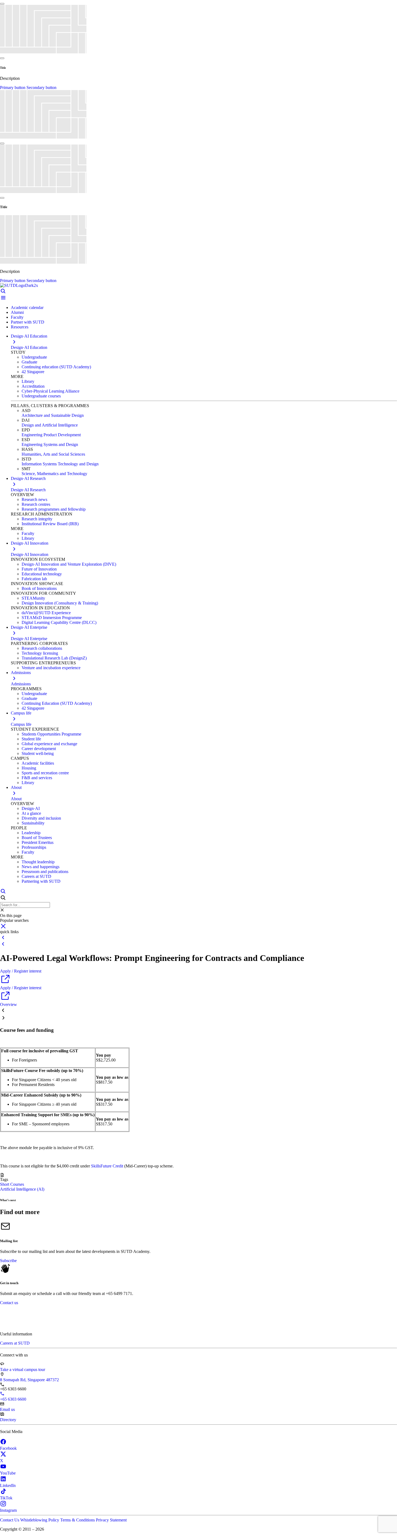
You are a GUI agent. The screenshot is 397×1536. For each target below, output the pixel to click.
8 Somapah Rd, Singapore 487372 (29, 1379)
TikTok (6, 1498)
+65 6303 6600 (13, 1399)
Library (28, 381)
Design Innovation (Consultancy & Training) (60, 603)
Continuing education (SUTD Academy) (56, 367)
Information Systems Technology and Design (60, 464)
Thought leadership (38, 862)
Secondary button (41, 87)
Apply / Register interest (20, 971)
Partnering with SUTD (41, 881)
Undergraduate (34, 357)
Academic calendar (27, 307)
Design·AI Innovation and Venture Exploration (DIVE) (69, 564)
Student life (31, 739)
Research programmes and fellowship (54, 509)
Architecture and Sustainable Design (53, 415)
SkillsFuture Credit (107, 1166)
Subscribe (8, 1260)
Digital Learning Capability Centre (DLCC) (59, 622)
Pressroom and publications (45, 871)
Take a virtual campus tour (22, 1369)
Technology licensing (40, 653)
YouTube (8, 1473)
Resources (19, 327)
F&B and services (37, 777)
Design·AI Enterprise (29, 638)
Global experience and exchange (49, 743)
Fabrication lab (34, 578)
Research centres (36, 504)
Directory (8, 1419)
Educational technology (42, 574)
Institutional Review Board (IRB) (50, 523)
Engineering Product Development (51, 434)
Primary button (13, 87)
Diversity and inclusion (41, 818)
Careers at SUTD (36, 876)
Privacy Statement (111, 1520)
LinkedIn (8, 1485)
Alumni (17, 312)
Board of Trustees (37, 837)
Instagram (8, 1510)
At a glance (31, 813)
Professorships (34, 847)
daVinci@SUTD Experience (46, 612)
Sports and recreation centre (45, 773)
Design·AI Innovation (29, 554)
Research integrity (37, 519)
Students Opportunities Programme (51, 734)
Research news (34, 499)
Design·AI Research (28, 489)
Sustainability (33, 823)
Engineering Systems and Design (50, 444)
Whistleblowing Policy (40, 1520)
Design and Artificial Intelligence (50, 425)
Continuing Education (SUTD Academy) (57, 703)
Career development (39, 748)
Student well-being (38, 753)
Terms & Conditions (78, 1520)
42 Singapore (33, 371)
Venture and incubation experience (51, 667)
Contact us (9, 1302)
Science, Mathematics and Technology (54, 473)
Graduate (29, 362)
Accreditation (33, 386)
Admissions (21, 684)
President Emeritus (37, 842)
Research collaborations (42, 648)
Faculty (17, 317)
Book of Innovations (39, 588)
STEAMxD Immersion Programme (52, 617)
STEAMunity (33, 598)
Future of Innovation (39, 569)
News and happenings (40, 866)
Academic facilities (38, 763)
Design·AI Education (29, 347)
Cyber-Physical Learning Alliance (50, 391)
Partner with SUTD (27, 322)
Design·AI (31, 808)
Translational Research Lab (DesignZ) (54, 658)
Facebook (8, 1448)
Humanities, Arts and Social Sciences (53, 454)
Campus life (21, 724)
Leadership (31, 832)
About (16, 798)
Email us (7, 1409)
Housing (29, 768)
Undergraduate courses (41, 396)
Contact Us (10, 1520)
